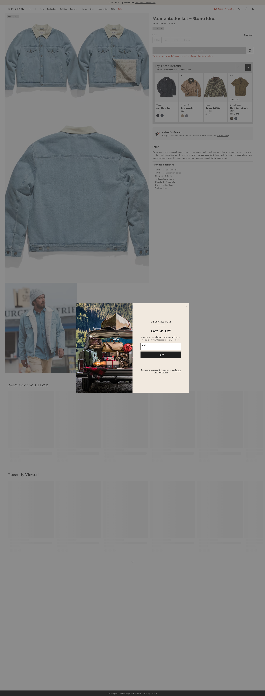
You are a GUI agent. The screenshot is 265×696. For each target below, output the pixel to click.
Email (144, 345)
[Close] (186, 306)
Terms (165, 372)
